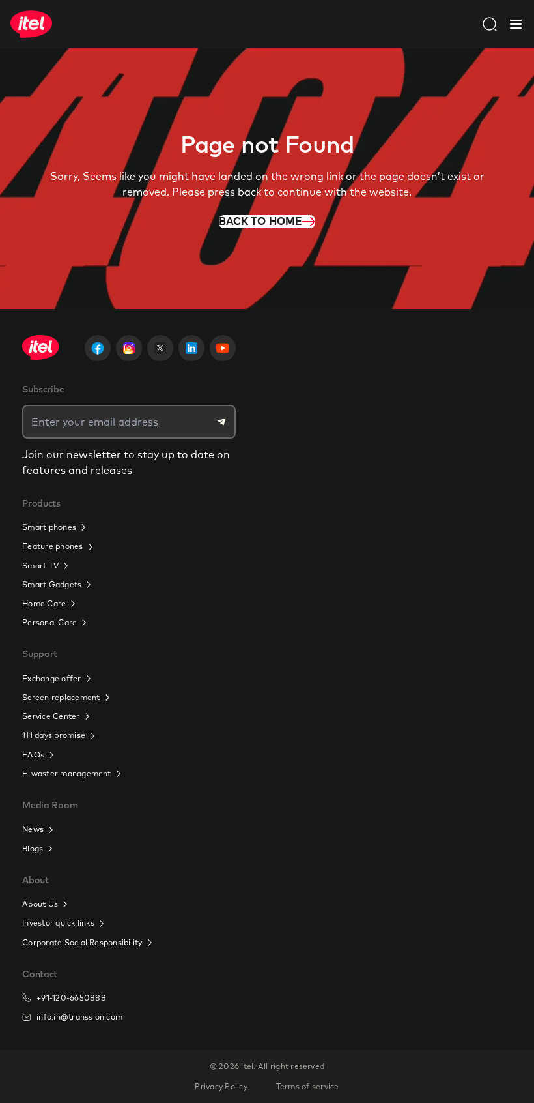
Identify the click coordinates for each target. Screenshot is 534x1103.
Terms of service (307, 1086)
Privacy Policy (221, 1086)
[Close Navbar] (516, 24)
